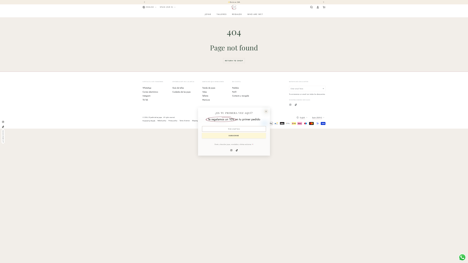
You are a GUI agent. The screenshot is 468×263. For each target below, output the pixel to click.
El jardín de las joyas (155, 117)
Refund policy (162, 121)
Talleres (205, 95)
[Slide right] (323, 2)
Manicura (206, 99)
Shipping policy (197, 121)
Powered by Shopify (149, 121)
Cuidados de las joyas (181, 91)
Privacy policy (173, 121)
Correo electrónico (150, 91)
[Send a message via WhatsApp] (462, 257)
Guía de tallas (178, 87)
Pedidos (235, 87)
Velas (204, 91)
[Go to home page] (234, 7)
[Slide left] (145, 2)
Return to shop (234, 61)
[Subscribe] (324, 88)
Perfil (234, 91)
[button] (311, 7)
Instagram (146, 95)
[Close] (266, 111)
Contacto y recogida (240, 95)
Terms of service (185, 121)
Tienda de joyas (208, 87)
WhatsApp (147, 87)
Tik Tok (145, 99)
